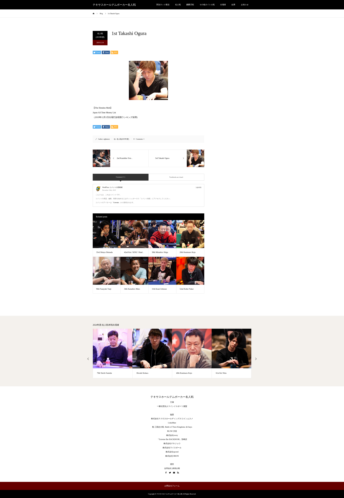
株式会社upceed (172, 452)
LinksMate (172, 423)
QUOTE (198, 187)
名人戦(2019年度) (100, 35)
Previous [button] (88, 358)
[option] (112, 353)
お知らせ (244, 5)
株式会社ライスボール (172, 448)
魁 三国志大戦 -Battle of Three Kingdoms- (169, 427)
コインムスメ (187, 419)
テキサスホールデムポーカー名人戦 (114, 4)
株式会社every (172, 435)
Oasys (190, 427)
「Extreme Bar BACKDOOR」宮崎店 (172, 439)
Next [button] (256, 358)
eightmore (106, 139)
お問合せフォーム (172, 486)
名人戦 (178, 5)
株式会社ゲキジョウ (172, 444)
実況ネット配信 (162, 5)
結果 (233, 5)
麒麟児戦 (190, 5)
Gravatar (116, 202)
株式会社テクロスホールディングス (166, 419)
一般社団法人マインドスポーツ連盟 (172, 406)
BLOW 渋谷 (172, 431)
